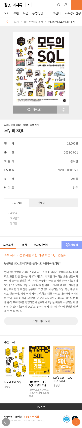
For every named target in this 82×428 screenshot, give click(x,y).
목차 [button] (24, 245)
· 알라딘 (12, 223)
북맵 (25, 13)
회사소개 (8, 416)
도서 (7, 13)
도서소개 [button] (8, 245)
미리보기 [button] (37, 110)
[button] (58, 5)
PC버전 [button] (41, 406)
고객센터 (55, 13)
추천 (16, 13)
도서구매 (17, 203)
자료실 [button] (74, 245)
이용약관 (18, 416)
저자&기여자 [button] (41, 245)
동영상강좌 (39, 13)
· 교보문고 (14, 218)
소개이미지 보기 (41, 321)
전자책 (41, 203)
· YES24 (12, 213)
